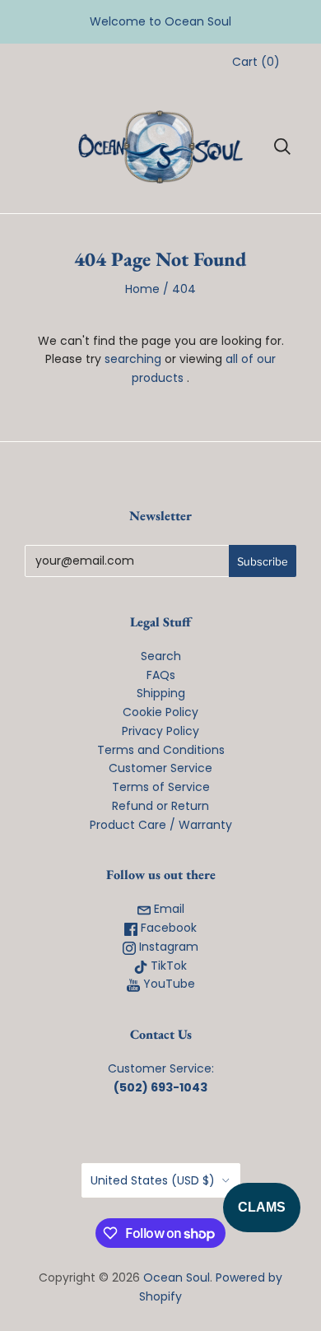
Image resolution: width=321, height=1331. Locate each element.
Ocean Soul (176, 1277)
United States (153, 1180)
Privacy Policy (160, 731)
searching (133, 359)
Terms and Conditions (161, 750)
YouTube (167, 983)
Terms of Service (161, 787)
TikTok (167, 965)
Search (161, 656)
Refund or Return (160, 806)
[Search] (282, 147)
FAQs (161, 675)
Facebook (167, 927)
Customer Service (160, 768)
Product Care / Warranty (161, 825)
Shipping (161, 693)
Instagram (167, 946)
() (256, 62)
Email (167, 909)
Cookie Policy (160, 712)
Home (142, 289)
